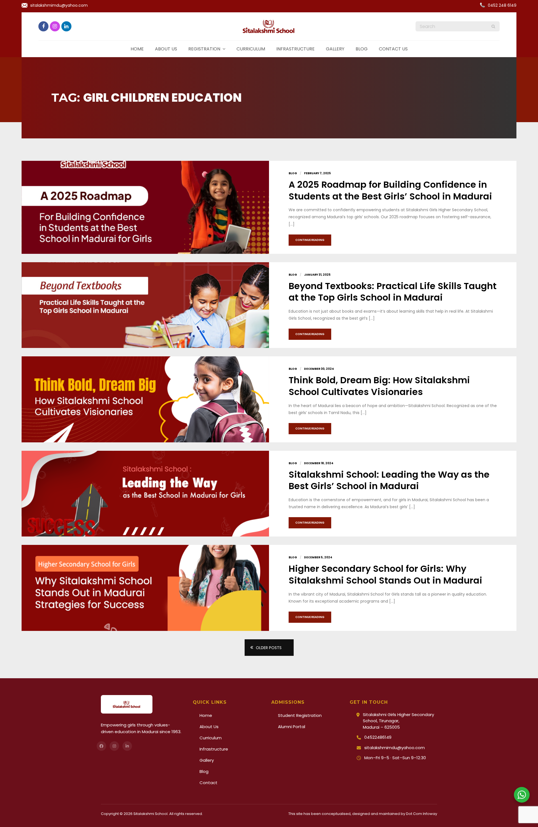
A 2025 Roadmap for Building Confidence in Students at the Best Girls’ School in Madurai (390, 190)
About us (166, 49)
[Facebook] (101, 746)
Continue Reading (309, 240)
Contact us (393, 49)
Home (137, 49)
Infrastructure (295, 49)
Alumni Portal (291, 727)
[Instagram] (114, 746)
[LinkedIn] (127, 746)
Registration (204, 49)
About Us (209, 727)
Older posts (269, 648)
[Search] (493, 26)
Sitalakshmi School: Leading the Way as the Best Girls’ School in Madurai (389, 480)
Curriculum (250, 49)
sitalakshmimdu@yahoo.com (59, 5)
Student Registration (300, 715)
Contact (208, 783)
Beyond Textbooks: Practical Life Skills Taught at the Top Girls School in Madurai (393, 292)
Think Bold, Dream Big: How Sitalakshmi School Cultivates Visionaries (379, 386)
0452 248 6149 (502, 5)
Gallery (335, 49)
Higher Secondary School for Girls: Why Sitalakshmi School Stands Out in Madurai (385, 574)
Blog (362, 49)
